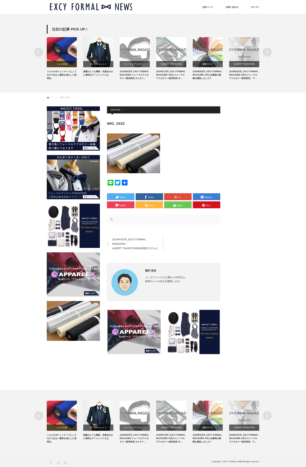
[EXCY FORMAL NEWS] (91, 7)
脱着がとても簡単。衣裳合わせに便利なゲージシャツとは (98, 73)
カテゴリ (255, 7)
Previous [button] (38, 52)
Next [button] (267, 52)
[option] (65, 58)
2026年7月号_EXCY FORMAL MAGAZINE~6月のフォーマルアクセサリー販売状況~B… (170, 74)
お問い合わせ (232, 7)
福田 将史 (150, 270)
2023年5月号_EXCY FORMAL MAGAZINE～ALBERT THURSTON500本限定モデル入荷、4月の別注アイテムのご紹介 (135, 244)
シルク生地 (61, 64)
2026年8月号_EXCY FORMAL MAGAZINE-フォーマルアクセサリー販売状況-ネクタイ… (134, 74)
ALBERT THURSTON (171, 64)
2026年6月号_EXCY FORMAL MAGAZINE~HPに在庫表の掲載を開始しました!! (207, 74)
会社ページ (208, 7)
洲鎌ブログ (207, 64)
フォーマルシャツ (98, 64)
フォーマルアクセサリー (134, 64)
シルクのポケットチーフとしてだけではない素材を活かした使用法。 (61, 74)
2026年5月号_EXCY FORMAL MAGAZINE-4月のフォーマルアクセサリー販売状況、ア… (243, 74)
